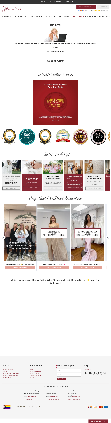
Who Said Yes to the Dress (11, 375)
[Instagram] (104, 376)
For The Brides (6, 16)
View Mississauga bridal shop (31, 401)
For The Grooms (50, 16)
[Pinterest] (97, 376)
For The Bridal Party (21, 16)
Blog (31, 371)
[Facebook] (86, 376)
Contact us (87, 371)
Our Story (97, 16)
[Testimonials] (94, 10)
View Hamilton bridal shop (52, 401)
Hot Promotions (78, 16)
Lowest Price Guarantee (10, 377)
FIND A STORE (103, 7)
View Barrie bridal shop (74, 401)
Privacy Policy (34, 379)
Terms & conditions (36, 377)
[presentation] (2, 138)
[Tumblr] (101, 376)
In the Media (7, 379)
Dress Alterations (65, 16)
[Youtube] (90, 376)
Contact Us (106, 16)
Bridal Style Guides (36, 373)
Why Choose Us (8, 371)
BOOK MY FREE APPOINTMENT (86, 7)
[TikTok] (94, 376)
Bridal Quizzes (34, 375)
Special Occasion (36, 16)
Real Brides (89, 16)
